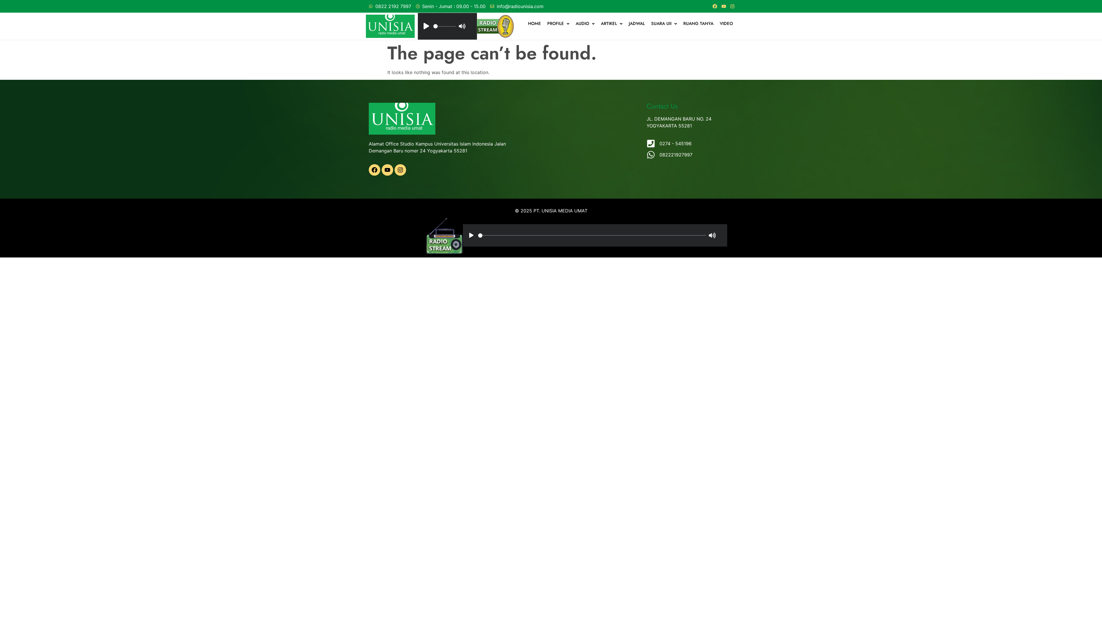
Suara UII (661, 23)
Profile (555, 23)
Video (726, 23)
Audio (582, 23)
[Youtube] (723, 6)
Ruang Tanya (698, 23)
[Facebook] (715, 6)
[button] (558, 23)
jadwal (637, 23)
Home (534, 23)
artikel (609, 23)
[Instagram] (732, 6)
